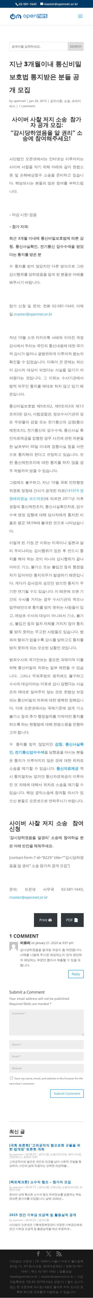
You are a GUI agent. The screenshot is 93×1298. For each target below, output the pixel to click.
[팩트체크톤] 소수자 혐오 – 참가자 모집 (40, 1182)
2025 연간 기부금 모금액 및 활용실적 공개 (42, 1215)
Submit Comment (67, 1093)
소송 (67, 101)
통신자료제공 (67, 768)
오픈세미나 (15, 1157)
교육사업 (55, 1187)
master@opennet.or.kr (33, 314)
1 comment (27, 106)
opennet (20, 101)
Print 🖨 (45, 919)
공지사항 (56, 101)
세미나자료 (74, 1154)
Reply (76, 974)
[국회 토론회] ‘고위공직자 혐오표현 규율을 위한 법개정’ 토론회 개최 (44, 1147)
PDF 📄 (72, 919)
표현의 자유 (30, 1157)
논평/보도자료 (58, 1154)
